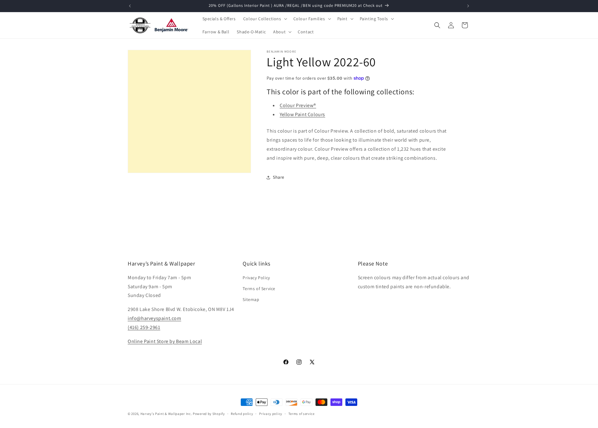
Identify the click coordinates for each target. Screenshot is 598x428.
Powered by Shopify (209, 414)
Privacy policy (270, 413)
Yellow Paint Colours (302, 114)
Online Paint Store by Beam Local (165, 341)
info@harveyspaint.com (154, 318)
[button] (265, 18)
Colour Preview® (298, 105)
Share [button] (278, 177)
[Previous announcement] (130, 6)
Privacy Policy (256, 277)
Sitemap (251, 299)
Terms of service (301, 413)
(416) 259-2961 (144, 327)
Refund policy (242, 413)
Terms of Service (259, 288)
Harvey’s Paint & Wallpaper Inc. (166, 414)
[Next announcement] (468, 6)
